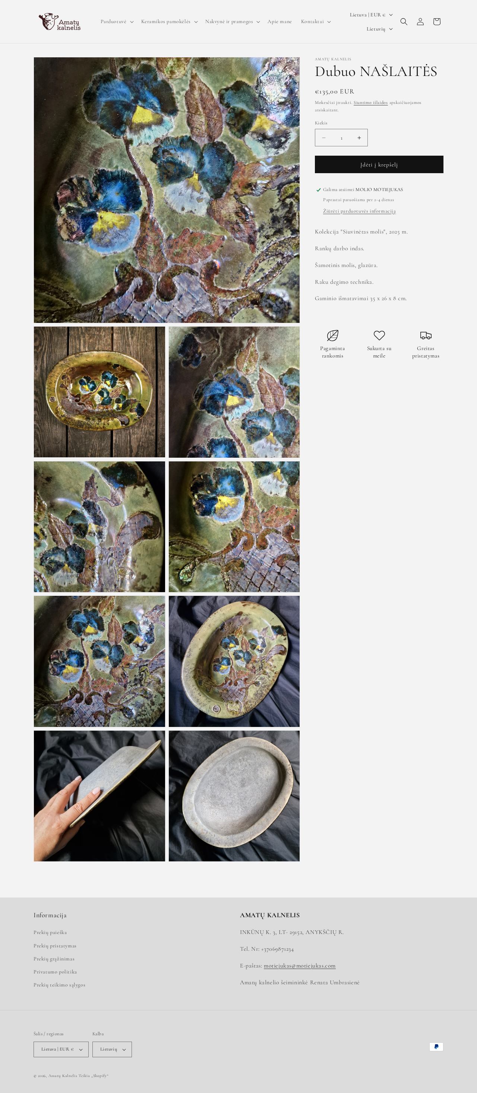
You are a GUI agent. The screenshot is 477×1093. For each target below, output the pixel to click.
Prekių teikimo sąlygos (59, 985)
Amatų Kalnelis (63, 1075)
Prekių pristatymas (55, 946)
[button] (116, 21)
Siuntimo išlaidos (371, 102)
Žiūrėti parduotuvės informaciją (359, 211)
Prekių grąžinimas (54, 959)
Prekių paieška (50, 932)
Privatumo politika (55, 972)
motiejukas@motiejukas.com (300, 965)
